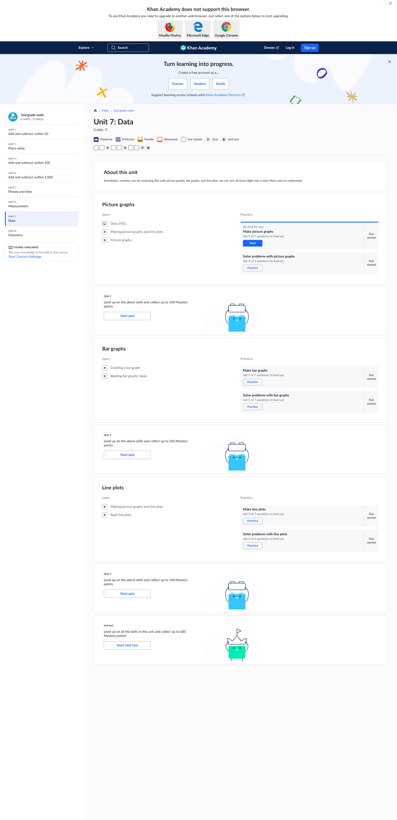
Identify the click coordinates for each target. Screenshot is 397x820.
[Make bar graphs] (113, 147)
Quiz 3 (107, 574)
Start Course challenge (24, 256)
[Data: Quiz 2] (125, 147)
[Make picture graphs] (96, 147)
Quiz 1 (107, 296)
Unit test (108, 625)
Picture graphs (118, 204)
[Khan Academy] (199, 48)
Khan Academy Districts (223, 95)
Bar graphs (114, 349)
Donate (269, 47)
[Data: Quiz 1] (107, 147)
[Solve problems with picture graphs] (101, 147)
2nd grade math (124, 110)
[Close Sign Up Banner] (389, 61)
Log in (290, 47)
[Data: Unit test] (148, 147)
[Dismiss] (390, 3)
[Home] (95, 111)
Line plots (113, 487)
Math (105, 110)
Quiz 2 (107, 435)
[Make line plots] (130, 147)
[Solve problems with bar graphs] (119, 147)
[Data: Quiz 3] (142, 147)
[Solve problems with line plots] (136, 147)
